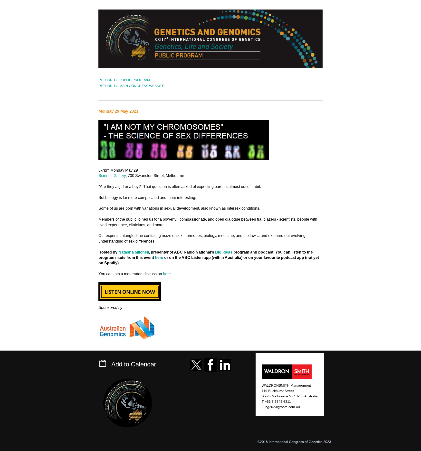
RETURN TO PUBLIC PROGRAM (124, 80)
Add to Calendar (133, 364)
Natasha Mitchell (133, 252)
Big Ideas (223, 252)
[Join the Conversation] (196, 364)
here (159, 257)
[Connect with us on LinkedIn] (225, 364)
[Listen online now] (129, 290)
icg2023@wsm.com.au (282, 407)
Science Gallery (112, 176)
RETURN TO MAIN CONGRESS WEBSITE (131, 86)
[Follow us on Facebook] (210, 364)
